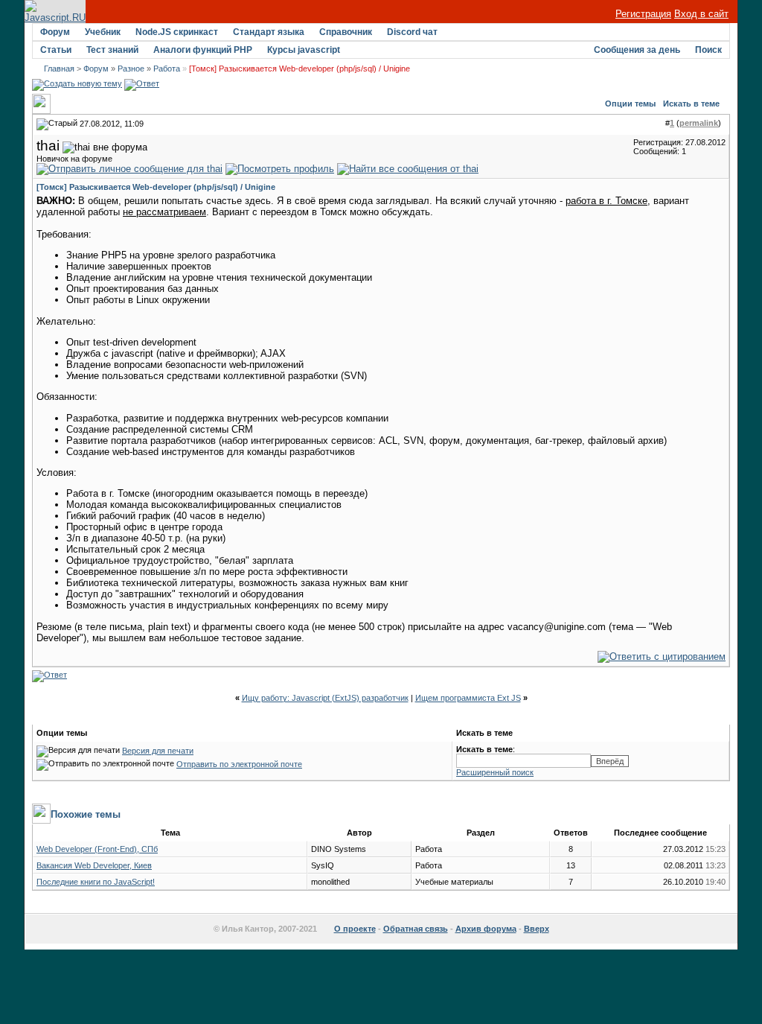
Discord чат (412, 32)
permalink (698, 122)
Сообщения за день (637, 50)
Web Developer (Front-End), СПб (97, 849)
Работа (166, 68)
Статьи (55, 50)
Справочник (345, 32)
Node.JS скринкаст (176, 32)
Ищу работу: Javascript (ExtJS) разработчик (325, 697)
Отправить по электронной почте (239, 764)
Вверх (536, 928)
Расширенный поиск (495, 772)
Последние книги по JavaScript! (95, 881)
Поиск (708, 50)
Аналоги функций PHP (202, 50)
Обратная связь (415, 928)
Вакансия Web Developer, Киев (94, 865)
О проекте (355, 928)
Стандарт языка (268, 32)
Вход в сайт (701, 13)
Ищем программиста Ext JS (468, 697)
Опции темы (630, 103)
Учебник (103, 32)
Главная (59, 68)
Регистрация (643, 13)
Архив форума (485, 928)
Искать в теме (691, 103)
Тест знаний (112, 50)
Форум (55, 32)
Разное (131, 68)
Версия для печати (157, 750)
